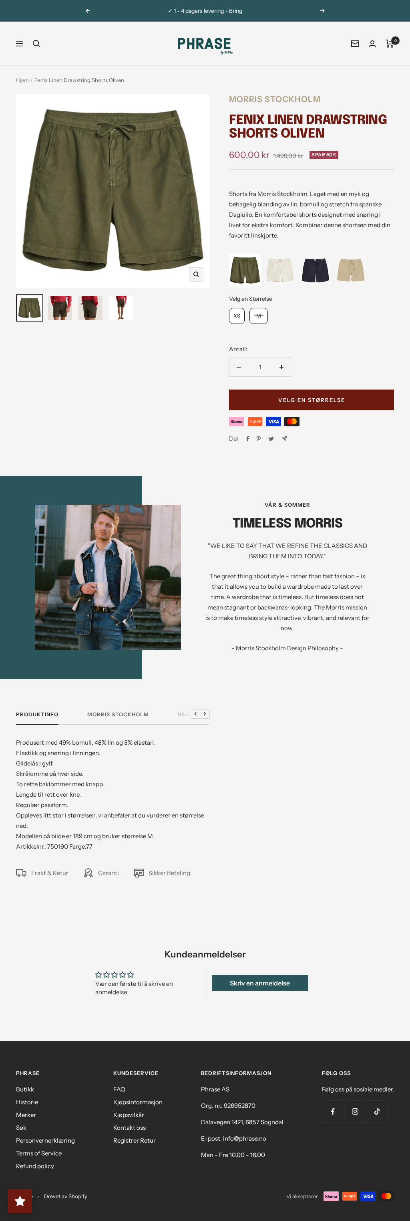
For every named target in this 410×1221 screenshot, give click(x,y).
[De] (284, 438)
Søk (21, 1127)
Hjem (22, 80)
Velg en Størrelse (250, 298)
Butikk (25, 1089)
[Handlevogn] (390, 44)
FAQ (119, 1089)
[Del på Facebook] (247, 439)
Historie (27, 1102)
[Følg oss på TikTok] (377, 1112)
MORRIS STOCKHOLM (118, 714)
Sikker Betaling (169, 873)
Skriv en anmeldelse (260, 983)
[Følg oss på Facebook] (333, 1112)
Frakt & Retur (49, 873)
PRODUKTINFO (37, 714)
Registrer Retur (134, 1140)
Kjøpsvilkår (128, 1115)
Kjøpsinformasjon (138, 1102)
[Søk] (36, 43)
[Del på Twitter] (271, 439)
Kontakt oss (129, 1127)
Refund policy (35, 1166)
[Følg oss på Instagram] (355, 1112)
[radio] (245, 270)
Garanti (108, 873)
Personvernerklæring (45, 1140)
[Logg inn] (372, 43)
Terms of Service (39, 1153)
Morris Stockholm (275, 99)
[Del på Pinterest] (259, 439)
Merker (26, 1115)
